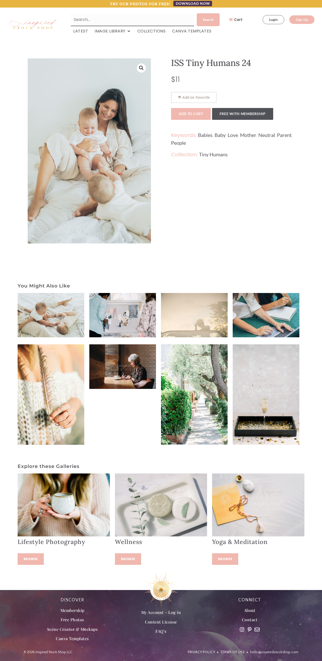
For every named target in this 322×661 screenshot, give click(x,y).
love (233, 135)
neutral (266, 135)
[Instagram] (242, 629)
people (178, 143)
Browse (31, 559)
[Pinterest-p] (249, 629)
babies (205, 135)
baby (220, 135)
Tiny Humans (213, 154)
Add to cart (191, 114)
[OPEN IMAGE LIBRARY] (129, 31)
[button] (141, 67)
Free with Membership (243, 114)
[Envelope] (257, 629)
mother (248, 135)
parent (284, 135)
